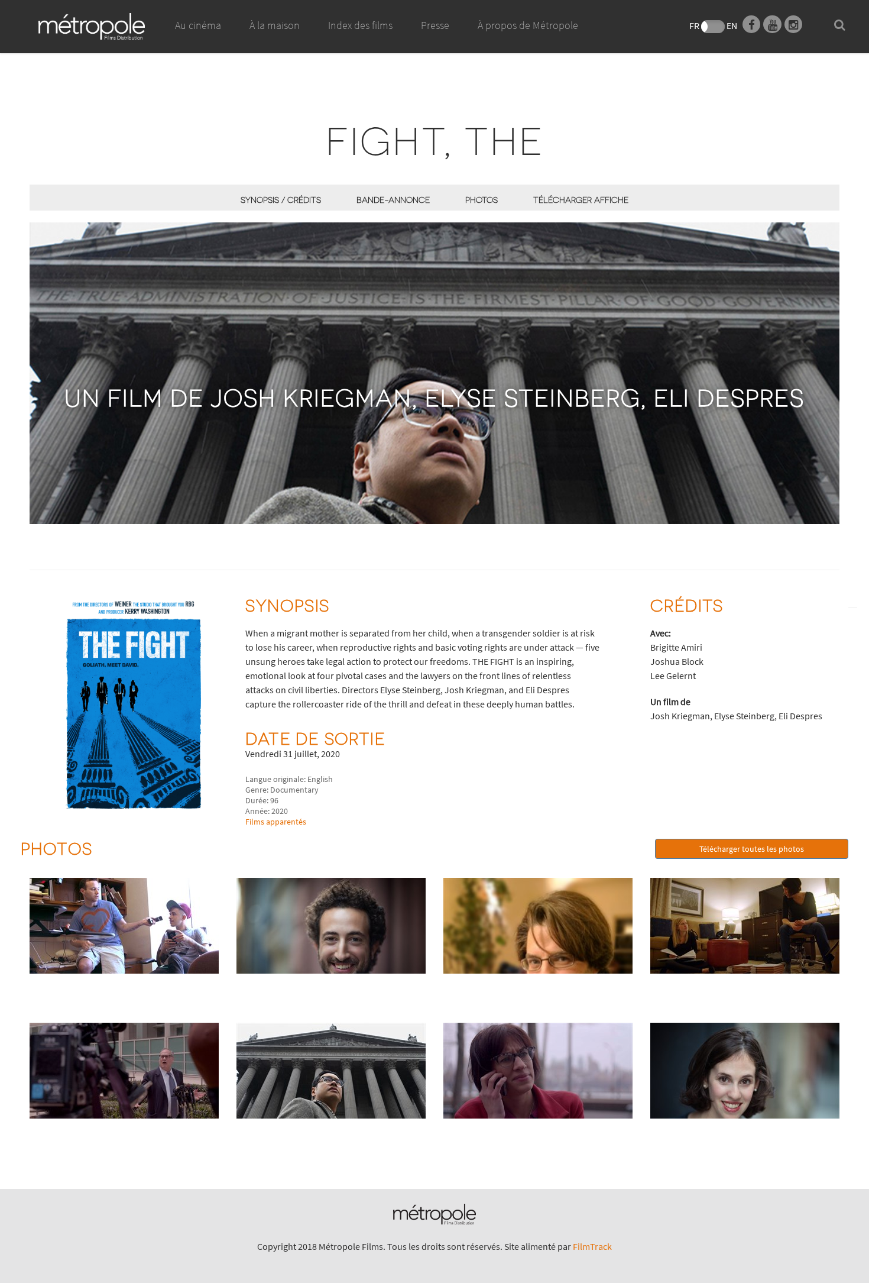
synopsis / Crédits (281, 200)
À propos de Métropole (528, 25)
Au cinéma (198, 25)
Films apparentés (275, 821)
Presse (435, 25)
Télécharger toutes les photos (751, 849)
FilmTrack (592, 1246)
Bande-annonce (393, 200)
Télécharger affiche (580, 200)
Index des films (360, 25)
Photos (481, 200)
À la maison (274, 25)
